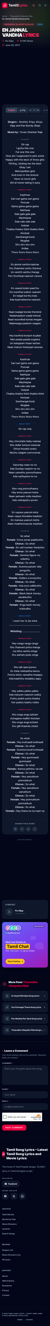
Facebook (12, 1184)
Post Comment (14, 1127)
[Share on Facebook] (15, 829)
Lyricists (6, 1229)
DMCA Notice (8, 1281)
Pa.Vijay (9, 41)
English (11, 110)
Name (5, 1089)
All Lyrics (6, 1259)
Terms (20, 1319)
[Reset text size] (34, 110)
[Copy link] (34, 829)
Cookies (29, 1319)
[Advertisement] (25, 76)
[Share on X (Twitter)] (22, 829)
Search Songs (8, 1233)
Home (4, 16)
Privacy (5, 1290)
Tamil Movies (8, 1214)
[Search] (39, 5)
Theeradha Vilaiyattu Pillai (21, 16)
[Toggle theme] (33, 5)
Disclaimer (7, 1285)
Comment (7, 1063)
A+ (38, 110)
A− (31, 110)
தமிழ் (23, 110)
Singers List (7, 1250)
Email (6, 1101)
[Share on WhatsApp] (28, 829)
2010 (40, 24)
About (5, 1276)
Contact (5, 1295)
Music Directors (9, 1224)
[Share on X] (14, 1196)
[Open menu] (45, 5)
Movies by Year (9, 1219)
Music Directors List (11, 1255)
